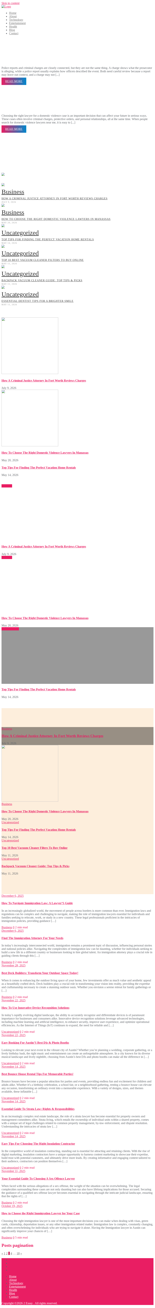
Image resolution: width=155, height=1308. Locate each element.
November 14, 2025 (14, 1066)
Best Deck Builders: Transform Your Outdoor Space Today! (40, 973)
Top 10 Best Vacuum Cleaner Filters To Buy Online (43, 260)
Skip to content (10, 3)
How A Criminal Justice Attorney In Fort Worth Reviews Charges (55, 198)
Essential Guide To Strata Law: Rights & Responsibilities (38, 1109)
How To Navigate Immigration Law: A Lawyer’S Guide (37, 903)
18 (18, 1253)
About (13, 1279)
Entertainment (17, 1286)
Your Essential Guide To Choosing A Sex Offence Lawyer (38, 1178)
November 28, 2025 (14, 965)
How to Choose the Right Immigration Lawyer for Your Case (41, 1213)
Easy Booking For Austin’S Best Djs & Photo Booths (35, 1042)
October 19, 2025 (12, 1206)
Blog (12, 1293)
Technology (16, 1283)
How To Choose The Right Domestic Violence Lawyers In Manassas (56, 219)
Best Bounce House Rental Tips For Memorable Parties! (37, 1074)
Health (13, 1290)
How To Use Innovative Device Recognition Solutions (35, 1007)
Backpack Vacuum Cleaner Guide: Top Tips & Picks (42, 280)
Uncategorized (20, 232)
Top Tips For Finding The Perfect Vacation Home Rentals (48, 239)
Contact (13, 1296)
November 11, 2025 (13, 1171)
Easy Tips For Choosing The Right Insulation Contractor (38, 1143)
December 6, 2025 (13, 895)
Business (13, 191)
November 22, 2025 (14, 1000)
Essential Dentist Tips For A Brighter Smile (38, 301)
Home (12, 1276)
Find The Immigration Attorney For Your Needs (32, 938)
